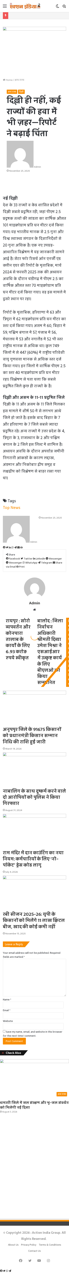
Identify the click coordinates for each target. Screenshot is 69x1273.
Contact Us (34, 1251)
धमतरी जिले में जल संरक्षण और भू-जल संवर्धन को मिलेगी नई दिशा (34, 1105)
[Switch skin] (57, 7)
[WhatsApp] (7, 1271)
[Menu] (5, 7)
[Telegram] (10, 1271)
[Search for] (64, 7)
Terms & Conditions (50, 1245)
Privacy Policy (28, 1245)
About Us (13, 1245)
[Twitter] (4, 1271)
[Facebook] (1, 1271)
